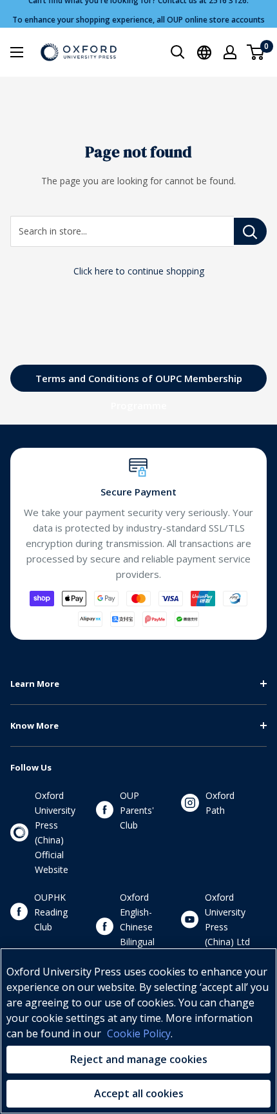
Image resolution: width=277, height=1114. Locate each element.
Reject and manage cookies (138, 1059)
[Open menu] (16, 52)
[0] (256, 52)
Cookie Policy (139, 1033)
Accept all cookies (139, 1093)
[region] (138, 1031)
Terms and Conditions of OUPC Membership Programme (138, 382)
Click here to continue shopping (138, 271)
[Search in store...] (250, 231)
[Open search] (178, 52)
